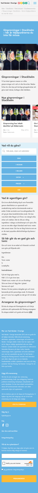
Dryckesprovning (29, 8)
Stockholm (9, 8)
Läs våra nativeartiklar (10, 431)
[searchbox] (20, 151)
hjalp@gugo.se (6, 416)
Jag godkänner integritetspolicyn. (13, 470)
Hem (3, 8)
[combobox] (19, 151)
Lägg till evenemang (19, 404)
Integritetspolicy (7, 438)
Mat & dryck (19, 8)
